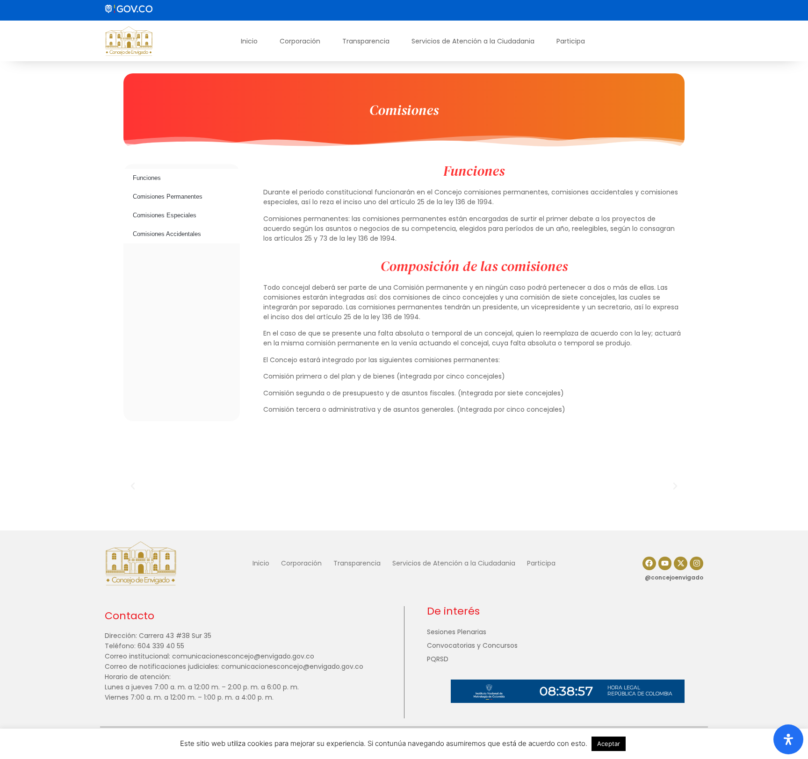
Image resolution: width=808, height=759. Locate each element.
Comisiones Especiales (164, 215)
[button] (132, 486)
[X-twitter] (680, 563)
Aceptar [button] (608, 743)
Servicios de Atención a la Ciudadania (472, 41)
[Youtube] (665, 563)
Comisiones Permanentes (167, 196)
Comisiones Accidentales (167, 233)
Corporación (300, 41)
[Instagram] (696, 563)
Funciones (147, 177)
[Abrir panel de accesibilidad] (788, 739)
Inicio (249, 41)
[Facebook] (649, 563)
